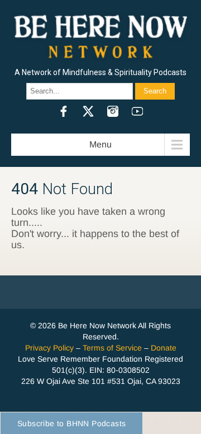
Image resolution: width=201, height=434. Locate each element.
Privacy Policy (49, 347)
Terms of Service (112, 347)
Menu (100, 144)
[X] (88, 111)
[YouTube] (137, 111)
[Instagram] (112, 111)
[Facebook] (63, 111)
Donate (163, 347)
